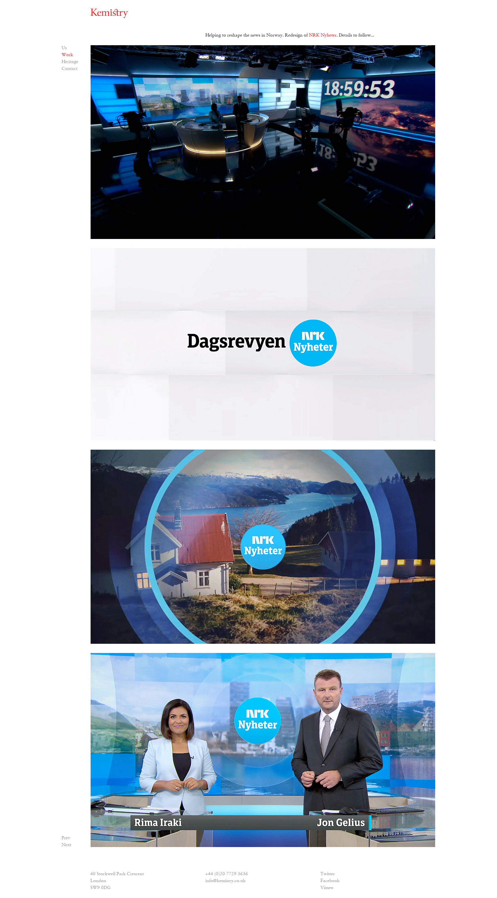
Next (66, 845)
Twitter (327, 874)
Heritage (70, 62)
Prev (66, 838)
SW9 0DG (100, 888)
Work (67, 55)
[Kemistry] (109, 13)
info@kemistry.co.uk (225, 881)
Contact (69, 69)
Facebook (330, 881)
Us (64, 48)
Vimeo (326, 888)
